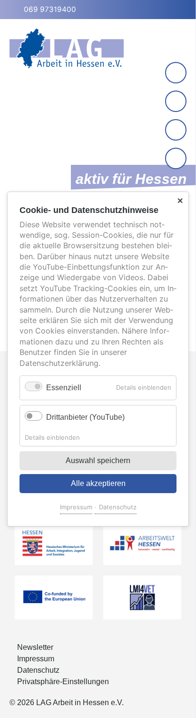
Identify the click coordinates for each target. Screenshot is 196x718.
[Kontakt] (175, 72)
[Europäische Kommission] (54, 597)
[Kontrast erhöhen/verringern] (176, 159)
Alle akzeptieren (98, 483)
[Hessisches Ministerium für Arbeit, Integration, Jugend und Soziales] (54, 543)
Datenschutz (118, 507)
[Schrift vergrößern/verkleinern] (176, 131)
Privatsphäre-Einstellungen (63, 682)
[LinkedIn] (175, 101)
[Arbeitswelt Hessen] (142, 543)
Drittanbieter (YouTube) (85, 417)
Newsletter (35, 647)
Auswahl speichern (98, 460)
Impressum (76, 507)
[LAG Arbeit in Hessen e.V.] (67, 48)
